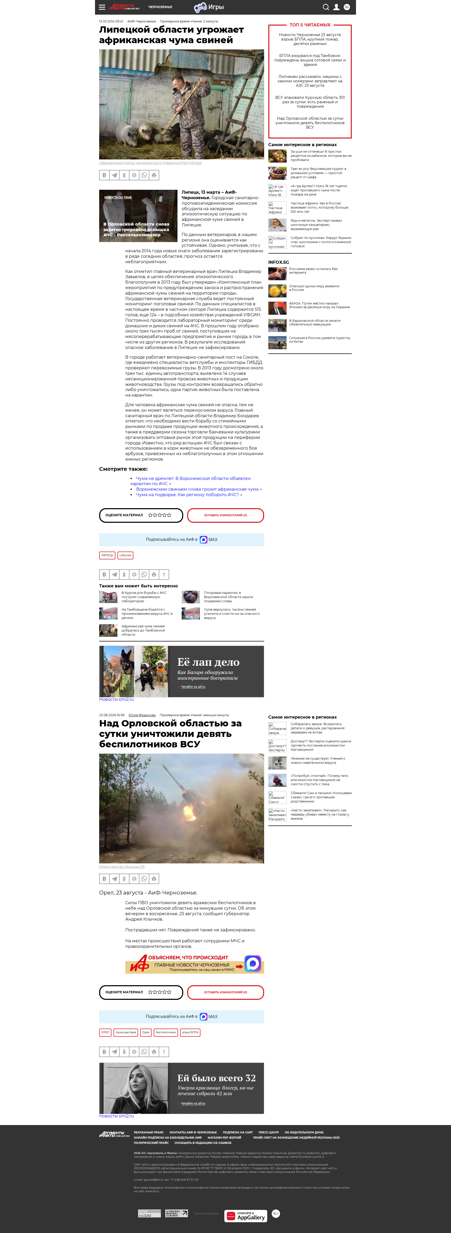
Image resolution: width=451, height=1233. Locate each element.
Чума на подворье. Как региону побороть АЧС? (187, 494)
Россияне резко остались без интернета (313, 270)
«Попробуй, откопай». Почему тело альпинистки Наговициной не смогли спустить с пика (319, 780)
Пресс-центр (269, 1132)
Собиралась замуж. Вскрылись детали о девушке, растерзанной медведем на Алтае (318, 728)
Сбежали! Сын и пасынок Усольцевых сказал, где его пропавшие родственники (321, 797)
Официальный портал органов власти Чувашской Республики (150, 163)
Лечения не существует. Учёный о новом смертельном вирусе (318, 760)
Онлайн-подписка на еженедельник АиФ (168, 1137)
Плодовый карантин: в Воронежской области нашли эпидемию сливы (228, 597)
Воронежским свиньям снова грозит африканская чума (197, 489)
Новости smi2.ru (116, 699)
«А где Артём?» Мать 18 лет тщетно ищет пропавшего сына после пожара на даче (319, 190)
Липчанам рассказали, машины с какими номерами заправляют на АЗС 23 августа (310, 81)
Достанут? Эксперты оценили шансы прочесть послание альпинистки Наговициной (321, 745)
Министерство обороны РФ (122, 867)
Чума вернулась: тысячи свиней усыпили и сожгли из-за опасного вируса (232, 613)
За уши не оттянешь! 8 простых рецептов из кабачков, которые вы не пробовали (321, 156)
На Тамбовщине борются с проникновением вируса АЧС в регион (147, 613)
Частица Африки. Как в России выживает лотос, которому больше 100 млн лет (319, 207)
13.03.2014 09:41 (111, 21)
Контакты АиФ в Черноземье (193, 1132)
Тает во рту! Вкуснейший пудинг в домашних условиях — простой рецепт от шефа (318, 173)
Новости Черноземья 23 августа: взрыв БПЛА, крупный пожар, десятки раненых (310, 39)
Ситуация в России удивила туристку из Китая (320, 339)
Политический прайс (151, 1143)
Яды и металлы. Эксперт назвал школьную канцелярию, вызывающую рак (316, 225)
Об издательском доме (304, 1132)
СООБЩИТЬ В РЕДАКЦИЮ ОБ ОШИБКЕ (203, 1143)
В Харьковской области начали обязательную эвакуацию (315, 322)
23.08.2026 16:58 (111, 715)
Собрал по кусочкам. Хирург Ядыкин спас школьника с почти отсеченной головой (321, 242)
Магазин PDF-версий (224, 1137)
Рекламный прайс (149, 1132)
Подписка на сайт (238, 1132)
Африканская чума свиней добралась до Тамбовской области (143, 630)
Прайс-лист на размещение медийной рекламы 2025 (296, 1137)
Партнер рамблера (206, 1213)
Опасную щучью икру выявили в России (314, 288)
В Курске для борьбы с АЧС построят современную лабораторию (144, 597)
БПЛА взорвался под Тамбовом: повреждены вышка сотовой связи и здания (310, 60)
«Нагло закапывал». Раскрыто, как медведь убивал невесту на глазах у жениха (320, 814)
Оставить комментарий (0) (225, 515)
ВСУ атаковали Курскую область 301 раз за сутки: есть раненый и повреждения (310, 102)
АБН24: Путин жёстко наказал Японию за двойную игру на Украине (319, 305)
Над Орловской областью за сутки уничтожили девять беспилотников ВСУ (310, 123)
